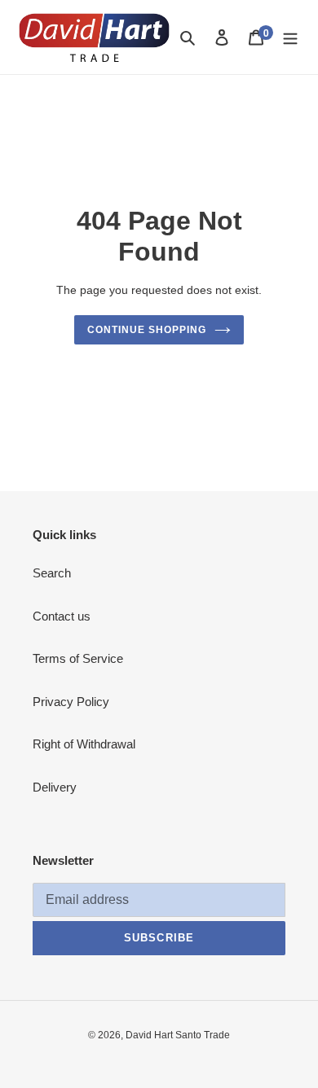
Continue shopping (146, 330)
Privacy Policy (71, 702)
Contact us (62, 616)
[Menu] (290, 37)
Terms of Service (78, 658)
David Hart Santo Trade (178, 1035)
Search (52, 573)
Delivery (55, 787)
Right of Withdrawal (84, 744)
